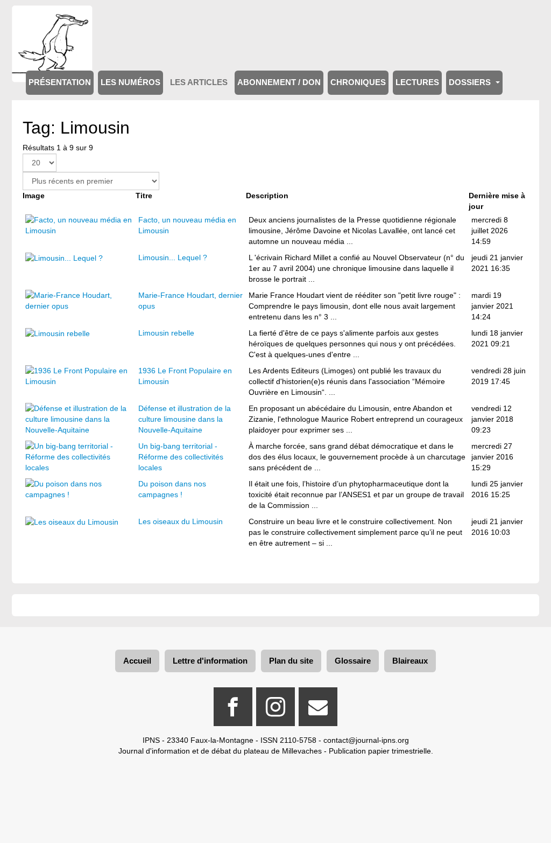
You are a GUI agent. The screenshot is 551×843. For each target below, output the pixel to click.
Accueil (137, 660)
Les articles (199, 82)
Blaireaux (410, 660)
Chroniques (358, 82)
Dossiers (471, 82)
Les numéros (130, 82)
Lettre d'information (210, 660)
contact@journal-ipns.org (366, 740)
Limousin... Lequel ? (172, 257)
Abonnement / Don (279, 82)
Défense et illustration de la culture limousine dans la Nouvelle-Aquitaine (184, 419)
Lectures (417, 82)
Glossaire (353, 660)
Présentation (60, 82)
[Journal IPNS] (52, 20)
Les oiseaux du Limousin (180, 521)
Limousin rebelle (166, 333)
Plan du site (291, 660)
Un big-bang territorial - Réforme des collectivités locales (180, 457)
